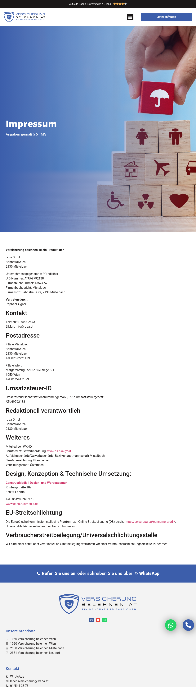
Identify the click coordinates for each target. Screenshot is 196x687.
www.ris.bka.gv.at (59, 451)
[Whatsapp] (104, 620)
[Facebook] (91, 620)
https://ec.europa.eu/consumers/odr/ (150, 521)
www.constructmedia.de (22, 504)
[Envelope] (98, 620)
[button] (130, 17)
